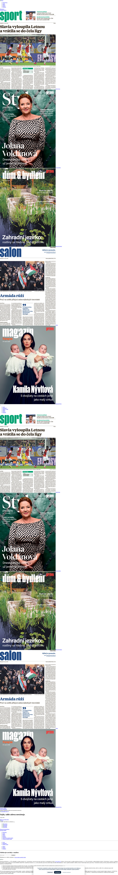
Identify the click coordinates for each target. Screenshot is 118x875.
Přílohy (3, 4)
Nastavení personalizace (4, 829)
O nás (3, 3)
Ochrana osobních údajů (7, 839)
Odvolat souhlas (3, 830)
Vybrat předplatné (3, 809)
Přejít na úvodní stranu (4, 819)
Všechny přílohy (3, 10)
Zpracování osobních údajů (7, 838)
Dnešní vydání (5, 409)
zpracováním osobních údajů (20, 857)
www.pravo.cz (58, 861)
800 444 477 (6, 811)
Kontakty (4, 7)
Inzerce (3, 5)
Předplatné (2, 9)
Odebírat (13, 855)
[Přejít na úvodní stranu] (1, 0)
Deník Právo (4, 2)
